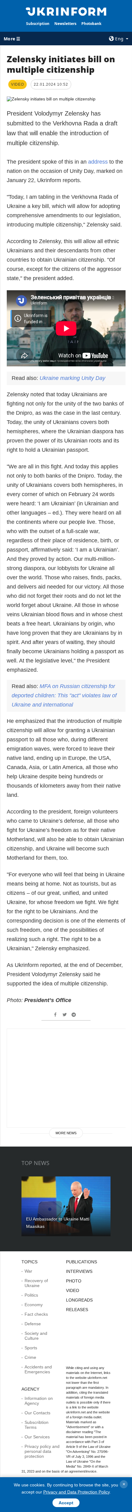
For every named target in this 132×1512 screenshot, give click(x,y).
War (28, 1271)
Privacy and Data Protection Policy (76, 1492)
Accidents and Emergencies (38, 1369)
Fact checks (36, 1314)
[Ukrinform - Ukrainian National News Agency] (66, 11)
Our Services (37, 1436)
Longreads (79, 1300)
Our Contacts (37, 1412)
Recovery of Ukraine (36, 1283)
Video (72, 1290)
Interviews (79, 1271)
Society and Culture (36, 1336)
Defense (33, 1323)
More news (66, 1133)
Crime (30, 1357)
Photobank (91, 23)
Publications (81, 1261)
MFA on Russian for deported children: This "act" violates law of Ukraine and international (64, 695)
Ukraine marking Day (72, 378)
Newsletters (65, 23)
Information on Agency (39, 1401)
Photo (73, 1280)
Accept (66, 1502)
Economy (34, 1304)
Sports (31, 1347)
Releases (77, 1309)
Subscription (37, 23)
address (98, 162)
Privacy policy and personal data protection (42, 1451)
